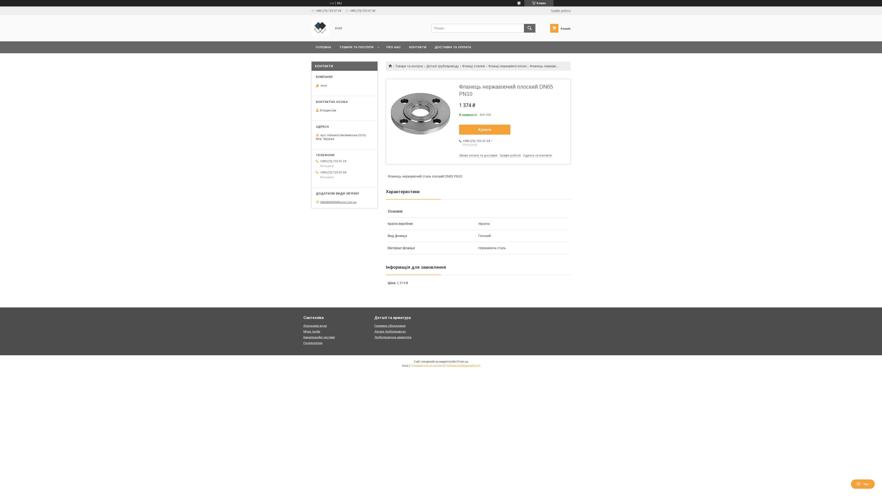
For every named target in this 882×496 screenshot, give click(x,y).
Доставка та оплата (453, 47)
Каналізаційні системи (319, 337)
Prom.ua (462, 361)
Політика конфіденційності (462, 365)
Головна (323, 47)
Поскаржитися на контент (426, 365)
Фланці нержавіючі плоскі (507, 66)
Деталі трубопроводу (442, 66)
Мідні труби (311, 331)
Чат (866, 484)
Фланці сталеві (473, 66)
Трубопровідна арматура (392, 337)
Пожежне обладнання (390, 325)
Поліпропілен (312, 343)
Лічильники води (315, 325)
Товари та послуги (356, 47)
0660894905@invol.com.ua (338, 202)
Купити (484, 130)
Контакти (417, 47)
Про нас (393, 47)
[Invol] (320, 35)
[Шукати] (529, 28)
